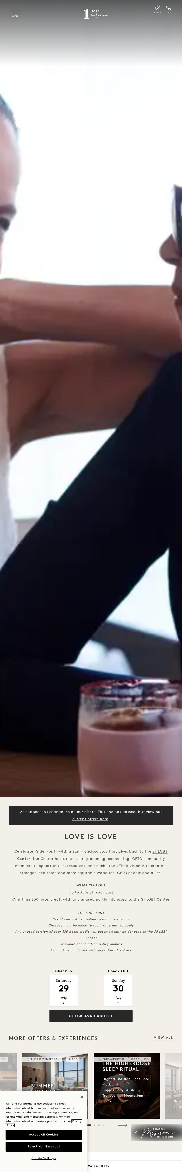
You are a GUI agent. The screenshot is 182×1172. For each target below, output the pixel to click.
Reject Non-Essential (44, 1146)
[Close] (82, 1097)
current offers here (90, 819)
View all (163, 1037)
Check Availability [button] (91, 1016)
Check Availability (91, 1166)
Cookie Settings (44, 1158)
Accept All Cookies (43, 1134)
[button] (122, 1125)
